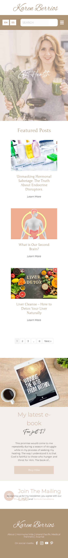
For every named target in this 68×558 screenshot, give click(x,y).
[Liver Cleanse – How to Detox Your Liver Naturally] (34, 283)
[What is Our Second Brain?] (34, 223)
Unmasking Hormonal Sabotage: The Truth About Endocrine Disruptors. (34, 182)
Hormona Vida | (26, 534)
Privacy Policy (21, 499)
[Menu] (62, 22)
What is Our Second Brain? (34, 247)
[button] (54, 22)
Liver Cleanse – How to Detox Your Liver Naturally (34, 308)
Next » (47, 341)
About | (12, 534)
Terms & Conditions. (43, 499)
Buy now (34, 470)
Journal (40, 536)
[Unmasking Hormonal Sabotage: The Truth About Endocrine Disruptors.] (34, 155)
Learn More (34, 196)
